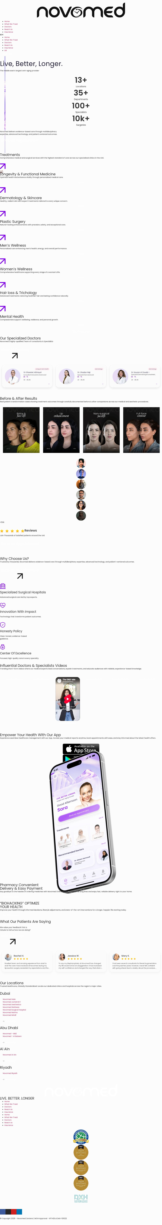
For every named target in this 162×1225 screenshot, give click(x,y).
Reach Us (8, 29)
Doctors (7, 26)
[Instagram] (8, 1212)
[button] (81, 34)
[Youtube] (14, 1212)
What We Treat (11, 24)
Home (7, 21)
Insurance (8, 32)
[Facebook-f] (3, 1212)
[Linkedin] (19, 1212)
